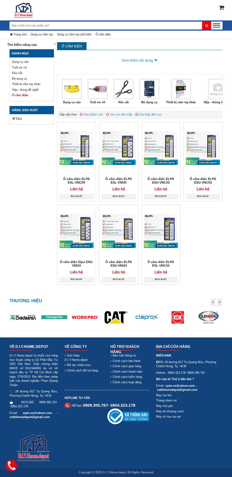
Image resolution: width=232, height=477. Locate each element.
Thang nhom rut (166, 400)
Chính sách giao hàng (127, 366)
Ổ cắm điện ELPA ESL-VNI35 (118, 180)
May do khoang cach (170, 411)
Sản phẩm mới (93, 114)
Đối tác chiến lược (79, 365)
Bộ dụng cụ (19, 78)
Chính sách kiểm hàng (127, 377)
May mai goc (164, 406)
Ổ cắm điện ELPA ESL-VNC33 (160, 263)
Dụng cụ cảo (20, 62)
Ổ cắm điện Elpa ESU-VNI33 (76, 263)
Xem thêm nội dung (137, 60)
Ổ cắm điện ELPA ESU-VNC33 (160, 180)
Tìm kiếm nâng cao (22, 45)
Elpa (19, 118)
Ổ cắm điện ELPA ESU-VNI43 (118, 263)
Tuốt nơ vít (19, 67)
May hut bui (164, 395)
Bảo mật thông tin (124, 355)
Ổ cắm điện (20, 95)
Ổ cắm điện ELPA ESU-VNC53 (203, 180)
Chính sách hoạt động (127, 382)
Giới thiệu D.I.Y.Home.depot (76, 357)
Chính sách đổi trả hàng (82, 370)
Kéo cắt (17, 73)
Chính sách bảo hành (126, 361)
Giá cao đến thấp (121, 114)
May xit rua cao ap (168, 416)
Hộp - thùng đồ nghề (25, 89)
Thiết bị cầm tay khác (26, 84)
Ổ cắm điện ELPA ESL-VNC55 (76, 180)
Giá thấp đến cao (150, 114)
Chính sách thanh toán (127, 371)
